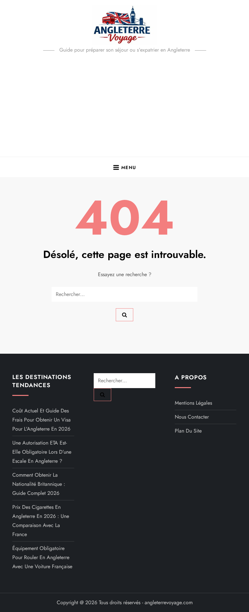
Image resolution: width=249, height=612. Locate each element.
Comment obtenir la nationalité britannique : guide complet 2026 (38, 484)
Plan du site (188, 431)
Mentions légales (193, 403)
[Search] (124, 314)
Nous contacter (192, 417)
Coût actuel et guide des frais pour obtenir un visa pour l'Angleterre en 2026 (41, 420)
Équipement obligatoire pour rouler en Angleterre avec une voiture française (42, 557)
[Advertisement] (124, 108)
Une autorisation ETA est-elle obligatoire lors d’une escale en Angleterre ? (41, 452)
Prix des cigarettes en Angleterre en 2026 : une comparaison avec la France (40, 520)
